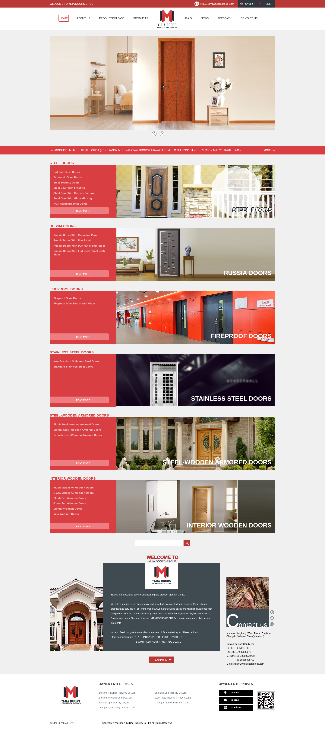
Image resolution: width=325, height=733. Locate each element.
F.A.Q (188, 18)
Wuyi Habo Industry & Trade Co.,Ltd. (173, 697)
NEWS (205, 18)
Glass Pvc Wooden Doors (69, 503)
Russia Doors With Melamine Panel (75, 235)
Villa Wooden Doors (66, 513)
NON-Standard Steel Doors (70, 203)
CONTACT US (249, 18)
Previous (154, 134)
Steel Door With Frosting (69, 187)
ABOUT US (83, 18)
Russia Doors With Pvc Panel (72, 240)
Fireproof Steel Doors (67, 298)
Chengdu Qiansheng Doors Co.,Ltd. (117, 707)
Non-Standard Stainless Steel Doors (76, 361)
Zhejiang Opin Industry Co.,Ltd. (171, 693)
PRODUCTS (140, 18)
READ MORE (83, 211)
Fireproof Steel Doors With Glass (74, 303)
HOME (64, 18)
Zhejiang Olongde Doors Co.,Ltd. (115, 697)
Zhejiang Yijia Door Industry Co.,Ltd (117, 693)
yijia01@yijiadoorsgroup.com (217, 3)
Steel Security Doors (66, 182)
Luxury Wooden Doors (67, 508)
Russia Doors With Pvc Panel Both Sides (79, 245)
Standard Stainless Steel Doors (73, 366)
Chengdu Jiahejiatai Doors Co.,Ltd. (173, 702)
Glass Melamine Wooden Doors (73, 492)
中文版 (267, 3)
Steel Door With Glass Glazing (72, 198)
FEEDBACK (225, 18)
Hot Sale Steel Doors (66, 172)
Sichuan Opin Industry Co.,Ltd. (114, 702)
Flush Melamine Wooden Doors (73, 487)
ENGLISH (250, 3)
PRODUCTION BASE (111, 18)
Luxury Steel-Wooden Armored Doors (77, 429)
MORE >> (269, 150)
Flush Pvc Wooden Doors (69, 498)
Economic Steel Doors (67, 177)
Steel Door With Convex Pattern (73, 193)
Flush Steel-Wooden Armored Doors (76, 424)
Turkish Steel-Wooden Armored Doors (77, 434)
